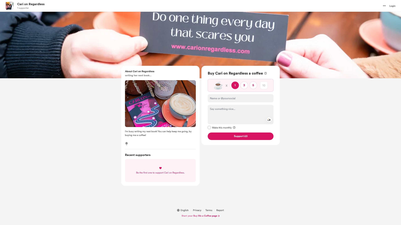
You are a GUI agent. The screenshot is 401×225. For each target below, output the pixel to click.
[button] (384, 5)
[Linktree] (126, 143)
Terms (208, 210)
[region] (240, 105)
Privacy (197, 210)
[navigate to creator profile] (9, 6)
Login (392, 6)
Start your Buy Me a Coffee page (199, 215)
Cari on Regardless (30, 4)
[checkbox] (220, 127)
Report (220, 210)
